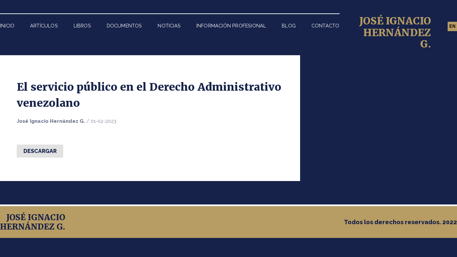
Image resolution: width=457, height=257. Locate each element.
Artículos (44, 25)
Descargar (40, 151)
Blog (289, 25)
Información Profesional (231, 25)
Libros (82, 25)
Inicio (7, 25)
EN (452, 26)
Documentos (124, 25)
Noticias (169, 25)
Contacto (325, 25)
